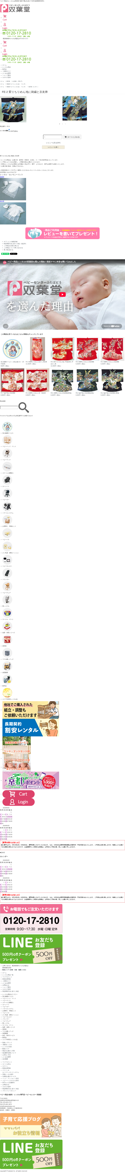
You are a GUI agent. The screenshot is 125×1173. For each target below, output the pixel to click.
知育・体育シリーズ (8, 1027)
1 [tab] (60, 124)
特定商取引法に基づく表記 (10, 991)
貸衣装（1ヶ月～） (34, 86)
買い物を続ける (8, 250)
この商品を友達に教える (11, 245)
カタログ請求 (6, 77)
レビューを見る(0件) (53, 143)
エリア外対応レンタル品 (9, 1039)
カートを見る (6, 1064)
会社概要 (5, 1059)
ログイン (5, 1066)
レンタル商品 (6, 67)
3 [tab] (65, 124)
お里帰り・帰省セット (9, 1011)
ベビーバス (5, 1013)
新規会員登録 (6, 979)
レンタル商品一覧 (7, 975)
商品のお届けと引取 (8, 1051)
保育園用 (5, 1033)
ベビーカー (5, 1006)
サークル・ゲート (7, 1025)
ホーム (4, 65)
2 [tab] (62, 124)
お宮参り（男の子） (18, 81)
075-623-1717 (23, 38)
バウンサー (5, 1019)
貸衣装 (8, 81)
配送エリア (5, 1048)
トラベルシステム (7, 1008)
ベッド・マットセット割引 (10, 1078)
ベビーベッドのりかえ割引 (10, 1080)
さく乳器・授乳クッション (10, 1015)
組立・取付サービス (8, 1035)
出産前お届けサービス (9, 1076)
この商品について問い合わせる (13, 248)
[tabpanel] (31, 109)
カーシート (5, 1004)
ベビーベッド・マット (9, 998)
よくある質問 (6, 73)
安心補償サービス (7, 996)
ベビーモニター (7, 1017)
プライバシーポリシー (9, 1091)
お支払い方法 (6, 1055)
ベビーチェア (6, 1021)
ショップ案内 (6, 75)
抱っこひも (5, 1023)
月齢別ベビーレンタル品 (13, 84)
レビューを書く (53, 147)
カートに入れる (73, 137)
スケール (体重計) (7, 1002)
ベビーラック (6, 1000)
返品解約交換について (9, 1053)
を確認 (14, 970)
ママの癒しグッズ (7, 1031)
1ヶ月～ (24, 84)
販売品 (4, 69)
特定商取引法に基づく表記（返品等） (15, 243)
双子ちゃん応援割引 (8, 1082)
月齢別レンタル (7, 1044)
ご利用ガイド (6, 71)
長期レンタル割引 (7, 1074)
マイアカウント (7, 977)
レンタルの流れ (7, 1046)
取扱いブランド (7, 1042)
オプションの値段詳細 (10, 241)
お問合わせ (5, 985)
